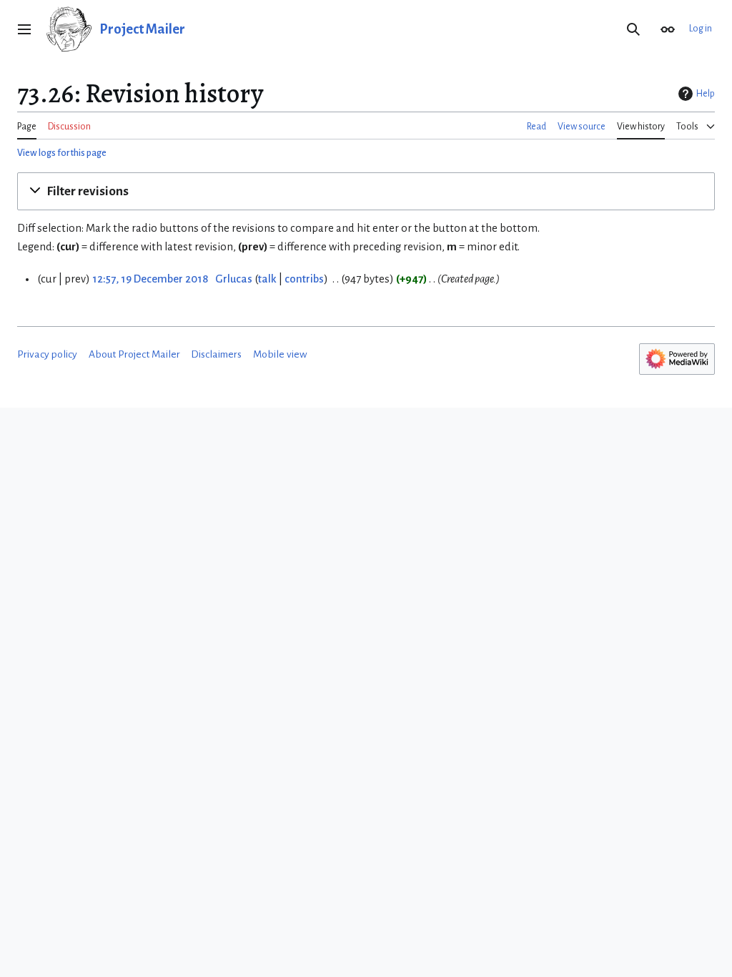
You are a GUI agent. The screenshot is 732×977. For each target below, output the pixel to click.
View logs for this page (62, 153)
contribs (304, 279)
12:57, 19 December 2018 (150, 279)
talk (267, 279)
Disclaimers (216, 354)
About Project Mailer (134, 354)
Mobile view (280, 354)
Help (705, 94)
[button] (24, 29)
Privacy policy (47, 354)
